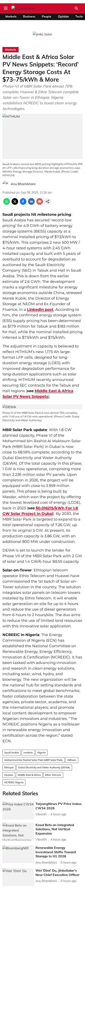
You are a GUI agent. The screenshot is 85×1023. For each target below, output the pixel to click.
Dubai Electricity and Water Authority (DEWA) (44, 767)
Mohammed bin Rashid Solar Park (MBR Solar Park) (33, 760)
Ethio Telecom (53, 774)
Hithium (71, 760)
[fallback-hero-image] (18, 810)
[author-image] (5, 184)
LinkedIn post (40, 309)
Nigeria (41, 752)
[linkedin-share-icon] (31, 203)
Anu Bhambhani (23, 184)
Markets (11, 16)
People (46, 16)
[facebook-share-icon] (23, 203)
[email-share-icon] (39, 203)
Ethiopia (9, 767)
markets (28, 752)
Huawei (8, 774)
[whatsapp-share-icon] (6, 203)
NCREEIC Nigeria (14, 782)
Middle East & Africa (29, 774)
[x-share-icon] (15, 203)
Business (29, 16)
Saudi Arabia (11, 752)
